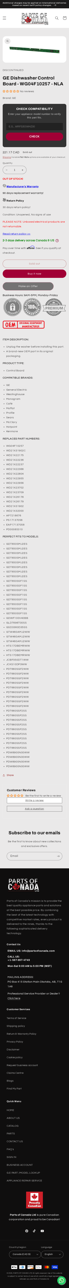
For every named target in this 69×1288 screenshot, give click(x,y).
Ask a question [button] (34, 808)
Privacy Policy (15, 1042)
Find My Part (14, 1088)
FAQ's (10, 1149)
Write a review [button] (34, 800)
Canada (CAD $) (21, 1254)
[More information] (57, 240)
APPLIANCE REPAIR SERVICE (24, 1180)
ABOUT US (13, 1118)
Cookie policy (14, 1057)
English (49, 1254)
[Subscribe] (58, 856)
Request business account (22, 1065)
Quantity (7, 163)
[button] (4, 18)
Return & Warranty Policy (21, 1034)
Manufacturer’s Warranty (23, 186)
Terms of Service (16, 1018)
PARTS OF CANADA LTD (22, 1273)
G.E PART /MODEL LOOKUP (23, 1173)
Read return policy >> (16, 233)
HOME (10, 1110)
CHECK (34, 136)
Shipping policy (16, 1026)
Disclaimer (13, 1049)
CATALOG (12, 1126)
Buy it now (35, 273)
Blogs (10, 1081)
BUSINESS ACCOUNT (20, 1165)
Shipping (7, 157)
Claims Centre (15, 1073)
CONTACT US (15, 1141)
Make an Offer (28, 286)
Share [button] (10, 775)
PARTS (11, 1133)
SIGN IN (11, 1157)
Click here (14, 998)
